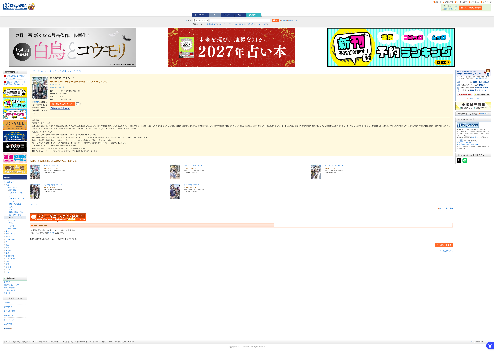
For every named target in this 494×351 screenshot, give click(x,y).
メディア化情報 (9, 288)
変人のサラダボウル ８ (334, 165)
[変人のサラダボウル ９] (35, 198)
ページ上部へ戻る (446, 208)
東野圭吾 (250, 24)
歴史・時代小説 (15, 204)
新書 (7, 264)
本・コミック (9, 182)
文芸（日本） (12, 187)
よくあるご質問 (462, 2)
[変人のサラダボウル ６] (175, 178)
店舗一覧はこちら (473, 98)
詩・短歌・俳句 (15, 215)
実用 (7, 231)
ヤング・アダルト (16, 218)
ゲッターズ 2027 (261, 24)
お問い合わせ (475, 2)
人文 (7, 242)
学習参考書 (10, 256)
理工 (7, 245)
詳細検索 (284, 20)
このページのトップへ (481, 342)
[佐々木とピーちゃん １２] (35, 178)
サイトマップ (487, 2)
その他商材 (252, 15)
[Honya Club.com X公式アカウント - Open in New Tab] (459, 162)
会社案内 (7, 342)
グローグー (222, 24)
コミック (227, 15)
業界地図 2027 (212, 24)
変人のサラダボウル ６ (193, 165)
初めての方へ (9, 324)
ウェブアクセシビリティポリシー (121, 342)
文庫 (7, 261)
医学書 (8, 250)
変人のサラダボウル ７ (193, 185)
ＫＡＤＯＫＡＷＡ (55, 85)
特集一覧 (7, 293)
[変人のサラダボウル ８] (316, 178)
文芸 (7, 185)
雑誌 (239, 15)
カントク (61, 87)
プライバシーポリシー (39, 342)
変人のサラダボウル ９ (53, 185)
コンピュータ (11, 239)
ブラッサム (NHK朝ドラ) (236, 24)
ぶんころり (53, 87)
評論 (11, 223)
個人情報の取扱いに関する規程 (469, 144)
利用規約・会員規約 (20, 342)
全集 (11, 209)
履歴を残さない (485, 113)
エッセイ (12, 220)
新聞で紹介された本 (11, 285)
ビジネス (9, 237)
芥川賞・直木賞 (9, 290)
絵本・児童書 (11, 259)
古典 (11, 207)
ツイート (33, 204)
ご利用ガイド (449, 2)
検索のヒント (292, 20)
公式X (104, 342)
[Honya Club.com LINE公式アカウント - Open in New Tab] (464, 162)
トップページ (200, 15)
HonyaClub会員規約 (465, 142)
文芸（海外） (12, 229)
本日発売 (7, 282)
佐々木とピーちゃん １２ (54, 165)
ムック (8, 272)
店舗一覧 (438, 2)
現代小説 (12, 190)
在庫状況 (35, 102)
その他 (11, 226)
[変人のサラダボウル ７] (175, 198)
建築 (7, 248)
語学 (7, 253)
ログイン (454, 6)
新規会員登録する (450, 9)
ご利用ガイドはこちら (481, 78)
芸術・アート (11, 234)
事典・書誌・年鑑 (16, 212)
